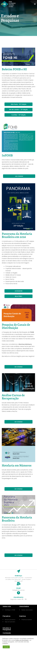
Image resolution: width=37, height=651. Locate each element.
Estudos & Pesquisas (7, 629)
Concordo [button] (6, 647)
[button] (35, 4)
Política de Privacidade (21, 640)
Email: (18, 588)
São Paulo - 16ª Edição (18, 104)
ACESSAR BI (18, 291)
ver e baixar (19, 176)
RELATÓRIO (18, 296)
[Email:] (18, 583)
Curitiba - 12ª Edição (18, 115)
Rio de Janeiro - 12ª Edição (18, 110)
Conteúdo (7, 633)
